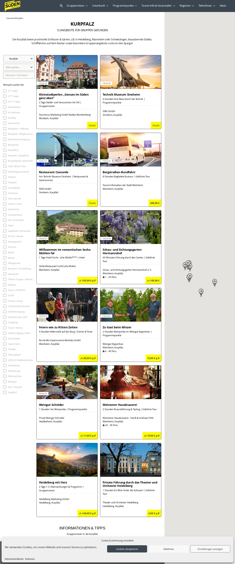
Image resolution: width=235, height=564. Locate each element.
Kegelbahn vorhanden (19, 231)
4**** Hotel (14, 101)
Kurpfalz (19, 18)
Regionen (185, 5)
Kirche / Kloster (16, 236)
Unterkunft (98, 5)
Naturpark (13, 274)
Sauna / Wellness (16, 290)
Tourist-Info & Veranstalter (156, 5)
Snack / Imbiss (15, 327)
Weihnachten (15, 376)
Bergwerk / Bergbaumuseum (21, 134)
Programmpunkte (123, 5)
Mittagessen (14, 263)
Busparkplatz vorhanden (20, 160)
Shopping (13, 322)
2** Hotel (13, 90)
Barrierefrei (14, 123)
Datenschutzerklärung (14, 558)
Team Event (14, 344)
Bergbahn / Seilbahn (18, 128)
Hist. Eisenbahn (16, 220)
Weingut (12, 381)
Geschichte (13, 209)
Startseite (10, 18)
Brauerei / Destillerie (18, 155)
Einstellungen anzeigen (210, 549)
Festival (12, 177)
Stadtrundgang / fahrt (19, 333)
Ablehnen (168, 549)
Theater (12, 349)
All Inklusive (14, 112)
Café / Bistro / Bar (17, 166)
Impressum (30, 558)
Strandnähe (14, 338)
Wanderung (14, 370)
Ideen (223, 5)
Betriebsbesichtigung (19, 139)
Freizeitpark (14, 188)
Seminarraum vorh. (18, 317)
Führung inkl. (14, 198)
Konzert (12, 247)
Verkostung (13, 365)
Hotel (10, 225)
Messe (11, 257)
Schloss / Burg (15, 301)
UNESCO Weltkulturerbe (20, 360)
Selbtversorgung (16, 311)
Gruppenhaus (15, 214)
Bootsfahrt (13, 150)
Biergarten (13, 144)
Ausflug (12, 117)
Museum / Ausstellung (19, 268)
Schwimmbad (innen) (19, 306)
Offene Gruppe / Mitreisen (21, 279)
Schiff (11, 295)
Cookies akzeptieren (127, 549)
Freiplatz (12, 182)
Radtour (12, 284)
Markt (11, 252)
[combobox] (19, 67)
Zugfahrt (12, 392)
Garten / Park (14, 204)
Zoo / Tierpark (15, 387)
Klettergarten (14, 241)
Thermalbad (14, 354)
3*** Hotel (13, 96)
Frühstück (13, 193)
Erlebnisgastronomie (18, 171)
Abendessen (14, 107)
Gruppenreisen (75, 5)
